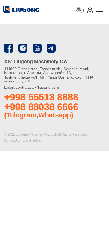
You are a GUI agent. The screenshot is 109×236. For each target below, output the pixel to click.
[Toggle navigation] (99, 10)
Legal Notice (32, 141)
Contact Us (12, 141)
